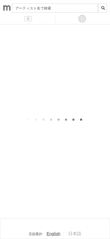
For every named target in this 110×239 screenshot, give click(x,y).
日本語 (74, 233)
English (53, 233)
